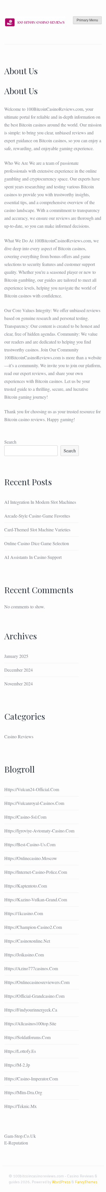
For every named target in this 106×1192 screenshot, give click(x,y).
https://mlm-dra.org (23, 1092)
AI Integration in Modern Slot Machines (40, 502)
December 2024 (18, 670)
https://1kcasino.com (23, 913)
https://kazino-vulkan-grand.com (35, 899)
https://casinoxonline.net (27, 941)
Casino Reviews (18, 736)
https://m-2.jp (17, 1065)
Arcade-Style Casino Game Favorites (37, 516)
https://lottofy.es (20, 1051)
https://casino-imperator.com (31, 1079)
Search (10, 442)
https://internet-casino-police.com (35, 872)
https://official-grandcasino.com (34, 996)
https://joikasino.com (24, 955)
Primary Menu (87, 20)
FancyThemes (86, 1182)
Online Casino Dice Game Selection (36, 543)
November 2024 (18, 684)
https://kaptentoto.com (25, 886)
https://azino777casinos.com (31, 968)
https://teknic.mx (20, 1106)
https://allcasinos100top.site (30, 1023)
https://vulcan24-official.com (31, 789)
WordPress (61, 1182)
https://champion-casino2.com (33, 927)
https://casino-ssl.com (25, 817)
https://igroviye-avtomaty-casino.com (39, 831)
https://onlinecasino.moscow (30, 858)
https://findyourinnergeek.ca (30, 1010)
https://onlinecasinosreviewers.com (37, 982)
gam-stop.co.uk (20, 1136)
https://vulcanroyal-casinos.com (34, 803)
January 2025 (16, 656)
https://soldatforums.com (27, 1037)
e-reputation (16, 1143)
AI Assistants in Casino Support (33, 557)
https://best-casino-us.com (29, 844)
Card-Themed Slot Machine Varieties (37, 529)
